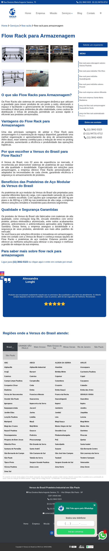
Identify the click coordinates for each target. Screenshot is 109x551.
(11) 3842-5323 (84, 2)
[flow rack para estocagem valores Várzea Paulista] (12, 53)
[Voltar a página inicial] (12, 13)
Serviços (66, 13)
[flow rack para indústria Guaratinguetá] (61, 53)
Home (28, 13)
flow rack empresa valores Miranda (92, 92)
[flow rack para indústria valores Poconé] (12, 78)
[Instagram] (52, 533)
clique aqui (37, 262)
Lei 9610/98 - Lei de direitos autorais (64, 478)
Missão (53, 13)
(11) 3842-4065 (94, 137)
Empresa (40, 13)
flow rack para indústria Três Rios (92, 71)
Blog (79, 13)
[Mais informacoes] (101, 13)
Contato (91, 13)
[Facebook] (2, 278)
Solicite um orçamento (93, 45)
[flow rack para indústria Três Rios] (37, 53)
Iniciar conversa (75, 531)
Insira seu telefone (76, 518)
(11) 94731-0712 (101, 2)
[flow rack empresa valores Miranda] (37, 78)
